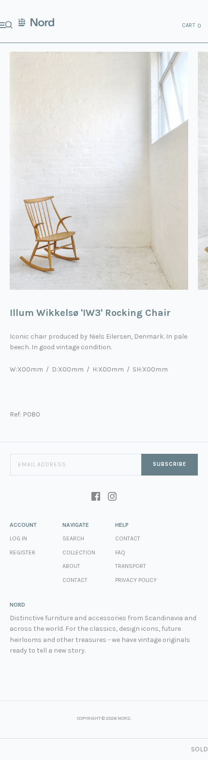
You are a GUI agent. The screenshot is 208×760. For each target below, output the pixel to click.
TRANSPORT (130, 566)
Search (73, 538)
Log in (18, 538)
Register (22, 552)
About (71, 566)
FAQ (120, 552)
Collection (78, 552)
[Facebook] (95, 497)
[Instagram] (112, 497)
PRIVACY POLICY (136, 580)
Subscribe (169, 464)
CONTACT (127, 538)
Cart (192, 25)
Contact (75, 580)
